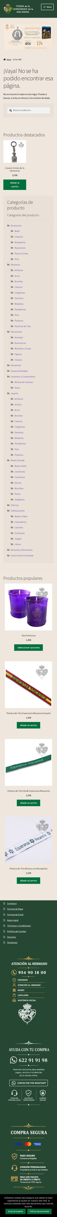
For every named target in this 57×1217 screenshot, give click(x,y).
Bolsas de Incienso (24, 382)
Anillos (18, 404)
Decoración (16, 331)
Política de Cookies (16, 931)
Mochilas (19, 488)
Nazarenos (20, 247)
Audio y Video (21, 516)
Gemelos (19, 298)
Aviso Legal (12, 920)
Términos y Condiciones (19, 925)
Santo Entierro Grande (22, 555)
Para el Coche (21, 253)
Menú (49, 7)
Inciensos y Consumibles (23, 376)
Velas (17, 387)
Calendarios (20, 521)
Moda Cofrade (18, 460)
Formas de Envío (15, 914)
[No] (53, 1205)
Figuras (18, 354)
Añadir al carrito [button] (14, 184)
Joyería (14, 393)
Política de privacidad (39, 1211)
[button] (28, 37)
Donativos (16, 365)
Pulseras (19, 320)
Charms (18, 287)
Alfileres (19, 270)
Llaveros (19, 236)
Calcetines (20, 471)
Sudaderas (20, 499)
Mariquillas (20, 242)
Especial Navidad (19, 370)
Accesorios (16, 225)
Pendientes (20, 309)
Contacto (12, 903)
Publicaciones (18, 510)
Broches (19, 281)
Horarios (11, 936)
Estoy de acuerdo (15, 1211)
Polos (17, 493)
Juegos (18, 538)
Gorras (18, 482)
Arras (17, 275)
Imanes (18, 359)
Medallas (19, 303)
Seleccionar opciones (29, 647)
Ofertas (15, 505)
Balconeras (20, 343)
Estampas (20, 533)
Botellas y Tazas (23, 348)
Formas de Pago (15, 908)
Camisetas (20, 477)
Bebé (17, 231)
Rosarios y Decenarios (22, 549)
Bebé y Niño (20, 465)
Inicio (9, 59)
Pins (17, 259)
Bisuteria (15, 264)
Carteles (19, 527)
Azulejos (19, 337)
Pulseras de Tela (23, 326)
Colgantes (20, 292)
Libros (18, 544)
